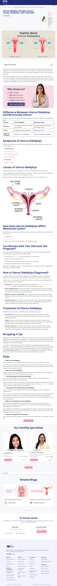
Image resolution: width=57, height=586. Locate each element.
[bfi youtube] (5, 2)
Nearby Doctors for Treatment (33, 571)
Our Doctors (8, 561)
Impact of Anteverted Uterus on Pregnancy (13, 499)
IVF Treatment (32, 577)
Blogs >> (10, 7)
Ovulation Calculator (45, 566)
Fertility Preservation (22, 566)
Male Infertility (20, 561)
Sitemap (31, 566)
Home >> (5, 7)
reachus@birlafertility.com (46, 561)
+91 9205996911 (44, 559)
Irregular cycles (9, 239)
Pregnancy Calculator (45, 571)
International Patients (33, 574)
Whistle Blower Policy (10, 575)
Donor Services (21, 563)
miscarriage (17, 256)
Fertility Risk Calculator (45, 573)
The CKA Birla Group (10, 559)
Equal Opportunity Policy (11, 579)
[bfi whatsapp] (14, 554)
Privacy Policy (9, 584)
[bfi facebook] (6, 2)
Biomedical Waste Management (9, 572)
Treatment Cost (32, 568)
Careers (7, 566)
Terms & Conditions (10, 577)
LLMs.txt (19, 584)
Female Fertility (7, 15)
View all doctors (28, 467)
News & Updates (9, 563)
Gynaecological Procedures (21, 569)
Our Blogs (31, 559)
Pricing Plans (31, 563)
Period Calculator (44, 568)
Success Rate (31, 561)
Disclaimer (14, 584)
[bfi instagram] (3, 2)
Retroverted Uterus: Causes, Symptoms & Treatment (40, 499)
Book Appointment (16, 104)
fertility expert (45, 384)
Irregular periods (9, 151)
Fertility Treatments (21, 559)
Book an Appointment (28, 420)
